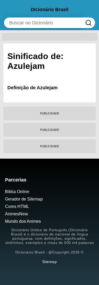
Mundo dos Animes (23, 221)
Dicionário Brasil (49, 9)
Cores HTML (17, 206)
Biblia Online (17, 191)
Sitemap (49, 262)
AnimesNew (16, 214)
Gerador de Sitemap (24, 199)
